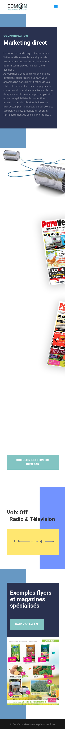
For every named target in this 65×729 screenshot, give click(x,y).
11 (37, 699)
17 (55, 699)
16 (52, 699)
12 (40, 699)
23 (37, 704)
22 (34, 704)
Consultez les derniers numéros (32, 462)
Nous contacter (27, 624)
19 (25, 704)
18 (22, 704)
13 (43, 699)
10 (34, 699)
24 (40, 704)
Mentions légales (34, 724)
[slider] (48, 541)
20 (28, 704)
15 (49, 699)
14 (46, 699)
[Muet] (41, 541)
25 (43, 704)
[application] (32, 541)
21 (31, 704)
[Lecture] (14, 541)
